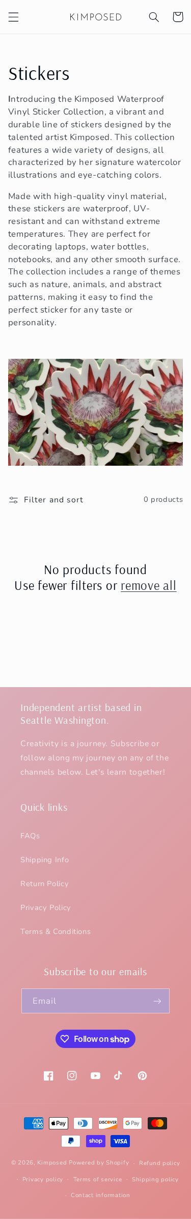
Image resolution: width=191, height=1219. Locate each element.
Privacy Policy (45, 907)
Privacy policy (42, 1179)
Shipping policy (155, 1179)
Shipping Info (44, 860)
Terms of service (97, 1179)
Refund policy (159, 1163)
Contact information (100, 1195)
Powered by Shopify (99, 1163)
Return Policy (44, 883)
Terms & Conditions (55, 931)
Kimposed (52, 1163)
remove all (149, 585)
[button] (13, 17)
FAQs (30, 836)
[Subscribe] (157, 1000)
